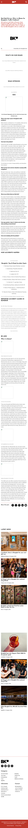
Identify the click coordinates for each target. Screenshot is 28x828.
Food (2, 778)
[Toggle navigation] (1, 1)
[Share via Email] (26, 505)
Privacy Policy (18, 825)
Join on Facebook (18, 788)
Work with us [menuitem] (3, 791)
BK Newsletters (18, 786)
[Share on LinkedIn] (22, 505)
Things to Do (17, 775)
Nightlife (3, 780)
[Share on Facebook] (12, 505)
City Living (3, 775)
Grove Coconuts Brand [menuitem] (6, 794)
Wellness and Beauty (19, 778)
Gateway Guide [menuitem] (4, 788)
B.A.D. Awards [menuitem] (4, 786)
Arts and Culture (4, 773)
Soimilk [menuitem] (2, 796)
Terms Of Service (10, 825)
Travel (16, 777)
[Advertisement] (14, 10)
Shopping (17, 773)
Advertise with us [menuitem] (4, 789)
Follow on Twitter (18, 789)
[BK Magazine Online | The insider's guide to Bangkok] (14, 2)
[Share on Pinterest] (19, 505)
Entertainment (4, 777)
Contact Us (17, 791)
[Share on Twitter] (16, 505)
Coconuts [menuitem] (3, 793)
